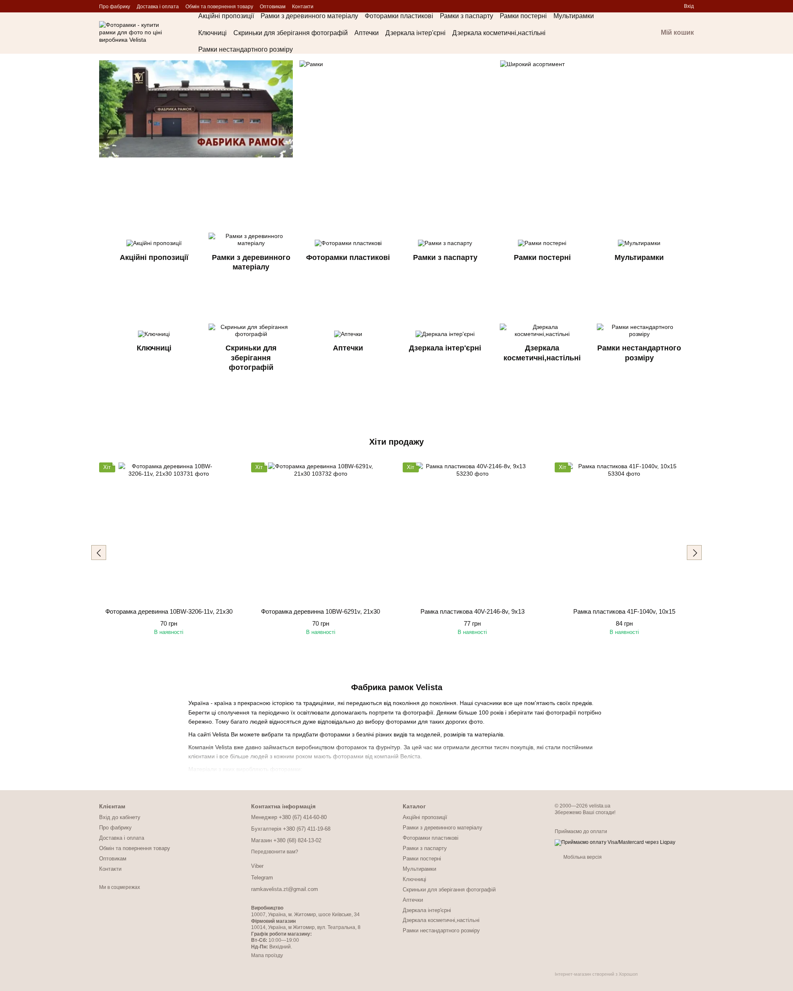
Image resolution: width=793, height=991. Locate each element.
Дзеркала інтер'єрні (415, 32)
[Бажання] (647, 6)
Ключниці (212, 32)
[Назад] (98, 552)
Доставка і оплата (158, 7)
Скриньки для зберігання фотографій (290, 32)
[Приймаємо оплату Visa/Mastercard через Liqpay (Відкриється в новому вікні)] (615, 842)
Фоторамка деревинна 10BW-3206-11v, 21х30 (169, 611)
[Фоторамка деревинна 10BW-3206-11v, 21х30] (169, 532)
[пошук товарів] (621, 33)
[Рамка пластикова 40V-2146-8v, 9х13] (472, 532)
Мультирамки (573, 15)
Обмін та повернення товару (219, 7)
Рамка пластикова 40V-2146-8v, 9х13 (472, 611)
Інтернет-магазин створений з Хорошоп (596, 974)
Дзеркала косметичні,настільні (499, 32)
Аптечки (366, 32)
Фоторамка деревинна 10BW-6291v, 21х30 (320, 611)
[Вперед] (694, 552)
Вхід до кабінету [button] (119, 817)
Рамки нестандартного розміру (245, 49)
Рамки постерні (523, 15)
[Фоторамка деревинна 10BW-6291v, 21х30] (321, 532)
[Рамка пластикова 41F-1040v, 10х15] (624, 532)
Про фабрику (114, 7)
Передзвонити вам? (274, 852)
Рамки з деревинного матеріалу (309, 15)
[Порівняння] (662, 6)
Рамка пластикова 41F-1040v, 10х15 (624, 611)
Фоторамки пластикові (399, 15)
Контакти (302, 7)
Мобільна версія (582, 857)
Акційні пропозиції (226, 15)
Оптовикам (272, 7)
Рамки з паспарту (466, 15)
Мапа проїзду (267, 955)
